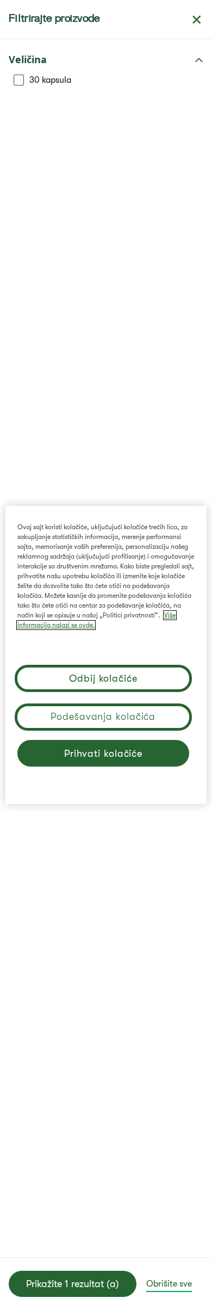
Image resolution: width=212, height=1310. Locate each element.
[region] (106, 655)
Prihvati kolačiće (103, 753)
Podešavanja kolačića (103, 716)
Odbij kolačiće (103, 678)
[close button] (196, 19)
